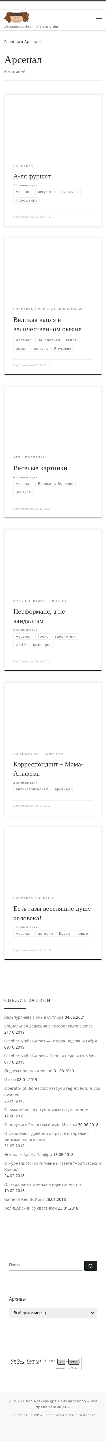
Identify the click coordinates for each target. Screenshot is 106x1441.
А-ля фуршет (32, 176)
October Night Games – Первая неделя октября (50, 1055)
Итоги (10, 1079)
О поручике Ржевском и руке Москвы (40, 1124)
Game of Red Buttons (24, 1199)
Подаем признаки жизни (28, 1070)
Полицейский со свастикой (30, 1208)
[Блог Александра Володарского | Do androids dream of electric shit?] (17, 16)
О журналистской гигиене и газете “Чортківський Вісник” (52, 1166)
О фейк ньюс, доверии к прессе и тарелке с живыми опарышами (46, 1136)
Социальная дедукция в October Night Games (48, 1026)
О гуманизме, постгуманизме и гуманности (46, 1109)
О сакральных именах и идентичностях (43, 1184)
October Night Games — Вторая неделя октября (50, 1041)
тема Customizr (81, 1415)
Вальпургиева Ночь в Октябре (34, 1017)
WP (36, 1415)
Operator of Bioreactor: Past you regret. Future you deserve (52, 1091)
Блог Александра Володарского (54, 1401)
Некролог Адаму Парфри (28, 1154)
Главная (12, 41)
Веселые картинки (40, 468)
